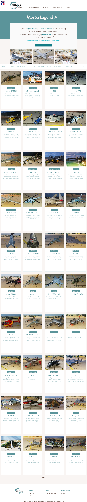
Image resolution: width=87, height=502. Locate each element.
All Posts (3, 66)
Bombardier (11, 66)
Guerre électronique (11, 210)
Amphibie (66, 66)
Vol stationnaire (57, 66)
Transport (48, 66)
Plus (72, 66)
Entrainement (40, 66)
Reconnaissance (32, 169)
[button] (84, 67)
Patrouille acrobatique (22, 66)
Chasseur (32, 66)
